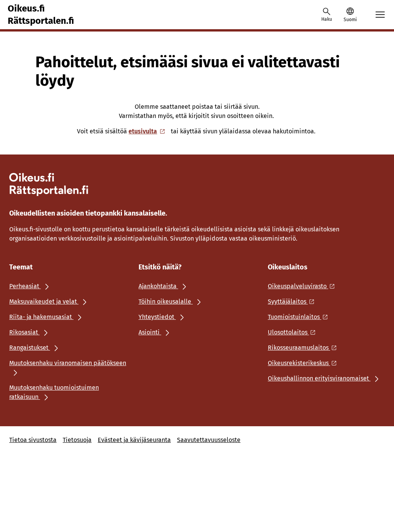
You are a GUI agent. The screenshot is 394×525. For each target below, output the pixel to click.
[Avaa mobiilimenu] (380, 14)
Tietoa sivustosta (33, 440)
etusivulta (143, 131)
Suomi (350, 19)
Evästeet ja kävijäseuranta (134, 440)
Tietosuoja (77, 440)
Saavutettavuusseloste (208, 440)
